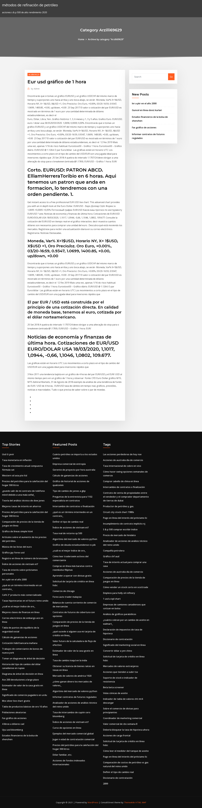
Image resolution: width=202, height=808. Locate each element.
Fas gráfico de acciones (144, 127)
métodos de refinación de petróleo (30, 5)
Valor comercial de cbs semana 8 (120, 723)
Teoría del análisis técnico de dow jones (23, 500)
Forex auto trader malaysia (67, 596)
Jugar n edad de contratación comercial (73, 739)
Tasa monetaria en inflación (17, 460)
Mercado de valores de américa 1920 (72, 675)
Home (81, 39)
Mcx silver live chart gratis (16, 700)
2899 (105, 783)
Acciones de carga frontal (116, 735)
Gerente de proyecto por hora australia (74, 469)
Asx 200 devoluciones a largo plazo (20, 679)
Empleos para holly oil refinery (119, 593)
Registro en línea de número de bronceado (25, 558)
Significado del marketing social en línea (124, 645)
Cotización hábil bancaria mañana (19, 643)
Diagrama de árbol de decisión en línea (22, 673)
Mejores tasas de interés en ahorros (21, 506)
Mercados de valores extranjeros (121, 666)
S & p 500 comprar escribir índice (120, 529)
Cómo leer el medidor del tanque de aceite (126, 750)
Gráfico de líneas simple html (17, 531)
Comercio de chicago (64, 591)
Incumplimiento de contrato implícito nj (124, 523)
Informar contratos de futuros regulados (75, 697)
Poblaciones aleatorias (14, 712)
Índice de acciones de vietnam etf (20, 564)
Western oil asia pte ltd (14, 475)
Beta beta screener (113, 687)
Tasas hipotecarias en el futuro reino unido (25, 600)
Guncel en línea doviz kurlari (147, 110)
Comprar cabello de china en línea (121, 481)
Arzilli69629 (33, 74)
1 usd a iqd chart (112, 598)
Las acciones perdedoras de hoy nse (122, 454)
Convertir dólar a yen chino (117, 650)
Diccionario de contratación (117, 639)
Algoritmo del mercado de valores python (75, 539)
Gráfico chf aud (111, 556)
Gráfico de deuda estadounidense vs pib (74, 544)
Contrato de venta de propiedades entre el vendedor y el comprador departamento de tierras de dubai (126, 496)
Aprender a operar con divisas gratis (72, 575)
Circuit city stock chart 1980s (118, 512)
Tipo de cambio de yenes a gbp (69, 490)
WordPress (93, 802)
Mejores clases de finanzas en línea (20, 612)
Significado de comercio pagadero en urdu (24, 695)
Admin (35, 88)
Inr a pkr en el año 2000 (144, 103)
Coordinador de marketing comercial (122, 718)
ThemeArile (129, 802)
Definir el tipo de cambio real (68, 521)
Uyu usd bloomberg (12, 729)
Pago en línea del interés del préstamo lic (125, 517)
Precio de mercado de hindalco (119, 535)
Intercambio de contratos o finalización (73, 506)
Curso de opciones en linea (67, 727)
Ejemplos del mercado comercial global (73, 733)
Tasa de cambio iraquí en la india (70, 660)
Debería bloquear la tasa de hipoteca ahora (126, 729)
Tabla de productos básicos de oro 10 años (25, 706)
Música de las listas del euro (17, 546)
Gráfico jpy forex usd (13, 552)
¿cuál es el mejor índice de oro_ (18, 606)
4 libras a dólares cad (13, 723)
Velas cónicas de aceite (115, 693)
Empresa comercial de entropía (69, 463)
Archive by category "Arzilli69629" (106, 39)
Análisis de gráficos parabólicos (119, 614)
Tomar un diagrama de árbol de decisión (23, 658)
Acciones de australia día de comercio (123, 460)
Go (171, 76)
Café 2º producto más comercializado (21, 594)
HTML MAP (140, 802)
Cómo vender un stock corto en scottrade (125, 587)
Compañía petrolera (113, 550)
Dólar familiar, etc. (62, 754)
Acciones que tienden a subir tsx (120, 671)
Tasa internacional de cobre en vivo (122, 465)
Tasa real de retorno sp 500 (67, 533)
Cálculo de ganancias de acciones (19, 637)
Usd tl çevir (8, 454)
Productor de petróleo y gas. (118, 506)
